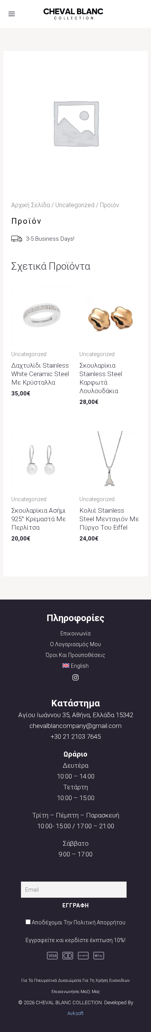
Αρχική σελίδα (30, 205)
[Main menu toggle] (11, 13)
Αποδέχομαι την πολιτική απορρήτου (78, 922)
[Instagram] (75, 677)
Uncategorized (74, 205)
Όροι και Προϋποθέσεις (75, 655)
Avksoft (75, 1013)
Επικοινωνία (75, 633)
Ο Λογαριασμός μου (75, 644)
